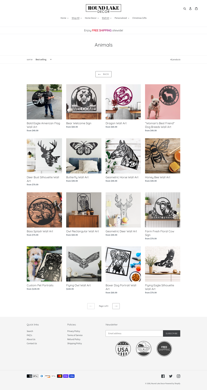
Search (30, 331)
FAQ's (29, 335)
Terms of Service (75, 335)
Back (105, 74)
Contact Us (32, 343)
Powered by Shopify (172, 383)
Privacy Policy (73, 331)
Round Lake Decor (158, 383)
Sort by (30, 60)
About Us (31, 339)
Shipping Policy (74, 343)
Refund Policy (73, 339)
